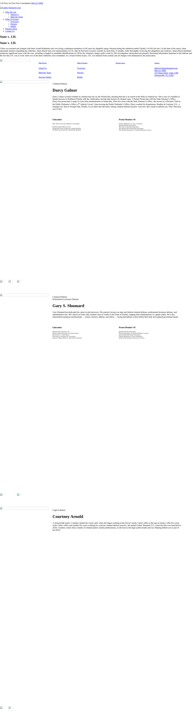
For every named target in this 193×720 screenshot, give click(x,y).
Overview (15, 22)
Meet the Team (17, 17)
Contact (157, 63)
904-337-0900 (37, 3)
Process (14, 24)
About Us (15, 14)
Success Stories (45, 77)
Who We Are (10, 12)
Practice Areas (11, 29)
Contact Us (10, 31)
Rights (13, 26)
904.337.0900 (160, 70)
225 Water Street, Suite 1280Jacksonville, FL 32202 (166, 74)
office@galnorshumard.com (166, 68)
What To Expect (12, 19)
